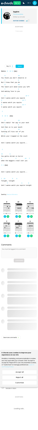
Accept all (20, 372)
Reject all (19, 377)
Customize (19, 383)
